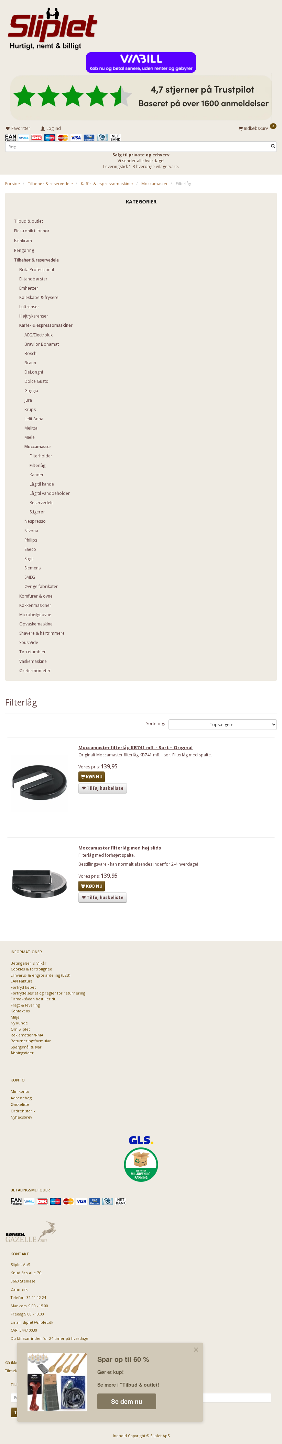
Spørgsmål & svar (26, 1046)
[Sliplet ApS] (52, 26)
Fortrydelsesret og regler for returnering (48, 993)
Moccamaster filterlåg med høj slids (119, 848)
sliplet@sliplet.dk (38, 1322)
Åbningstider (22, 1052)
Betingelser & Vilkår (28, 963)
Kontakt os (20, 1010)
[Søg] (273, 146)
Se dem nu (126, 1401)
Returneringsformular (31, 1040)
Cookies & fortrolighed (31, 968)
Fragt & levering (25, 1005)
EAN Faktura (22, 981)
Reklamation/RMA (27, 1034)
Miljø (15, 1017)
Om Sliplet (20, 1029)
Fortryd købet (23, 987)
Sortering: (155, 723)
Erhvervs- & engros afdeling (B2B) (40, 975)
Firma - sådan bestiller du (33, 998)
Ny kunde (19, 1022)
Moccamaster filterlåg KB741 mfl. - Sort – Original (135, 747)
